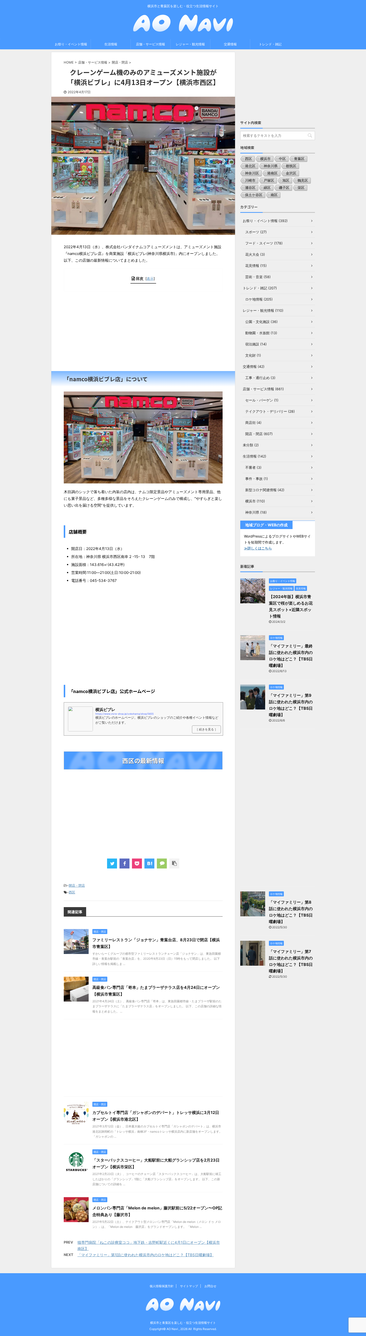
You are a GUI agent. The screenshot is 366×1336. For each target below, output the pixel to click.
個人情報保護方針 (162, 1286)
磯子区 (284, 187)
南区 (274, 195)
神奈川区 (252, 173)
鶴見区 (303, 180)
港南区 (272, 173)
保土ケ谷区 (253, 195)
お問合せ (210, 1286)
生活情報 (110, 44)
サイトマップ (189, 1286)
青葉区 (299, 159)
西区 (72, 892)
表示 (150, 278)
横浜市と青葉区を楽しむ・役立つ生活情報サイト (183, 1323)
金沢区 (291, 173)
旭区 (285, 180)
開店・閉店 (77, 885)
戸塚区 (269, 180)
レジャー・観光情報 (190, 44)
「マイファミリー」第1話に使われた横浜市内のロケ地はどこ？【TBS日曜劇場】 (145, 1255)
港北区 (250, 166)
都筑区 (291, 166)
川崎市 (250, 180)
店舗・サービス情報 (150, 44)
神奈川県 (271, 166)
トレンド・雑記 (270, 44)
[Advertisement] (143, 331)
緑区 (267, 187)
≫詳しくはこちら (258, 548)
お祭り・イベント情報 (71, 44)
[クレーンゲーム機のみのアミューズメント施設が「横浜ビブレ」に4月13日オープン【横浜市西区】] (149, 863)
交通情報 (230, 44)
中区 (282, 159)
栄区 (301, 187)
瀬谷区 (250, 187)
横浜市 (265, 159)
